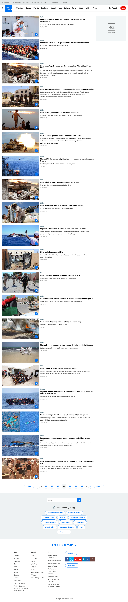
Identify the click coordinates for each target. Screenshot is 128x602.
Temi (15, 552)
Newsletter (71, 565)
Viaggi (53, 8)
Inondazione (80, 522)
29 (70, 486)
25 (46, 486)
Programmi (17, 580)
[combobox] (72, 2)
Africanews (34, 575)
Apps (32, 569)
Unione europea (48, 517)
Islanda (62, 517)
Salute (81, 8)
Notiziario (34, 558)
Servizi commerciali (54, 560)
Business (44, 8)
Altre (49, 552)
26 (52, 486)
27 (58, 486)
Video (88, 8)
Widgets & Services (37, 572)
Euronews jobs (53, 576)
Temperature (64, 532)
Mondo (36, 8)
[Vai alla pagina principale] (8, 8)
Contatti (50, 574)
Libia (42, 63)
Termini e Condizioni (54, 563)
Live (123, 8)
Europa (28, 8)
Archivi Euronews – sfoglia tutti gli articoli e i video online (21, 588)
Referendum (66, 522)
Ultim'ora (19, 8)
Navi (81, 527)
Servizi (33, 552)
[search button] (61, 2)
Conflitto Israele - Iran (55, 512)
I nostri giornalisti (19, 583)
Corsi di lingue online (37, 578)
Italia (42, 17)
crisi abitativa (49, 527)
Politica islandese (50, 522)
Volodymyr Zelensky (67, 527)
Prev (30, 486)
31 (82, 486)
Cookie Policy (52, 566)
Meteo (33, 561)
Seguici (33, 566)
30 (76, 486)
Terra (74, 8)
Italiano (6, 2)
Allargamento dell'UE (78, 517)
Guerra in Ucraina (74, 512)
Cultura (67, 8)
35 (90, 486)
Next (60, 8)
